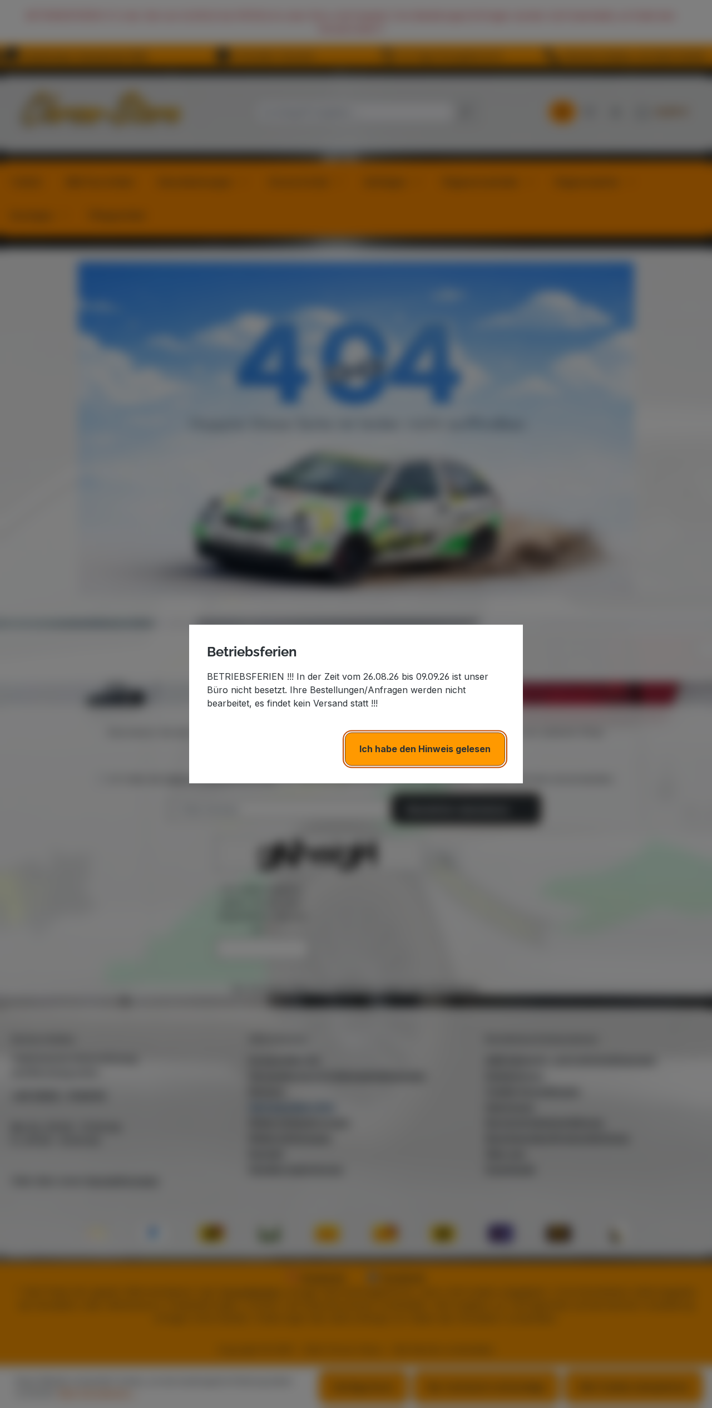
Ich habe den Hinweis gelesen (425, 748)
